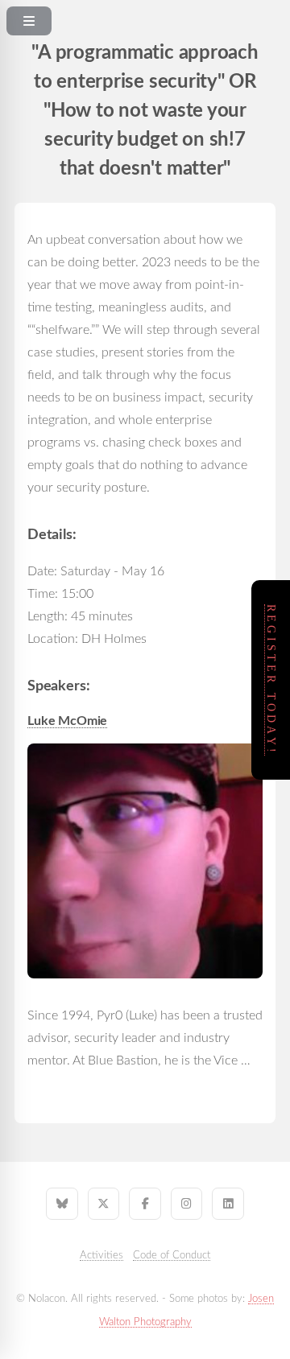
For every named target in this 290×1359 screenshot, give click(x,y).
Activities (101, 1255)
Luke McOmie (67, 721)
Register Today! (271, 680)
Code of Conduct (171, 1255)
